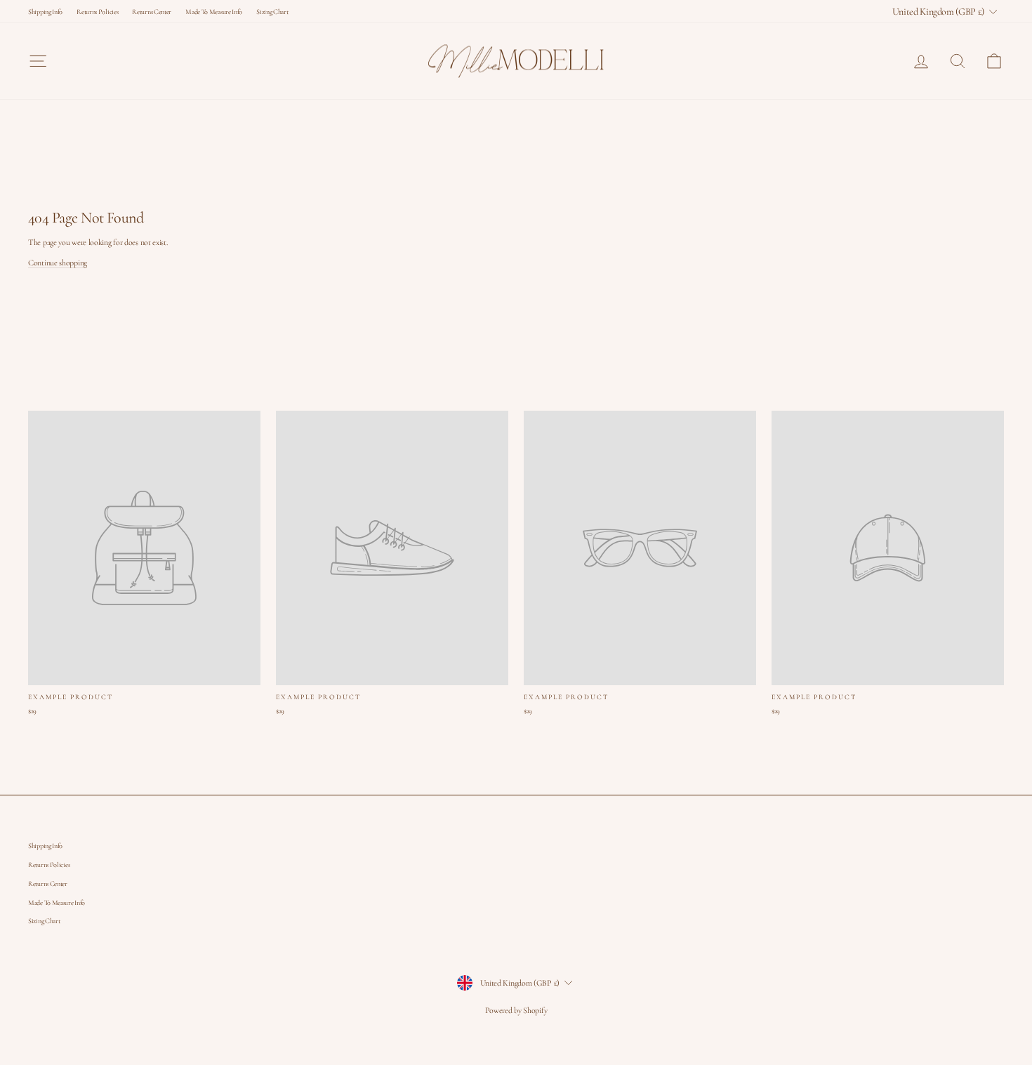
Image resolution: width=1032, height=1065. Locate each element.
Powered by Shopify (516, 1010)
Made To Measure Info (213, 12)
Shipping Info (45, 12)
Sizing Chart (272, 12)
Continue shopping (57, 262)
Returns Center (151, 12)
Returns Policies (97, 12)
